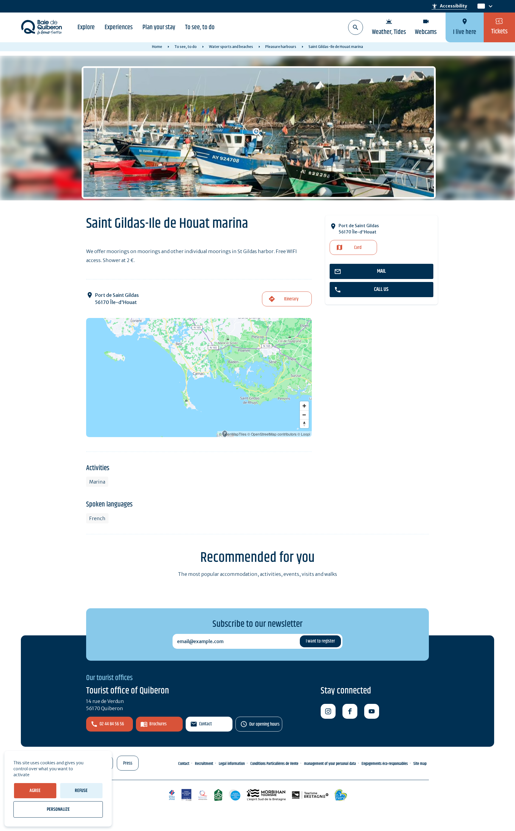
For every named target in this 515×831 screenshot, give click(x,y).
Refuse (81, 790)
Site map (419, 763)
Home (157, 46)
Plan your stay (158, 27)
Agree (35, 790)
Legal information (232, 763)
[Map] (199, 377)
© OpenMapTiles (232, 433)
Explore (86, 27)
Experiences (119, 27)
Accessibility (449, 6)
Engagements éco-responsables (385, 763)
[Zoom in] (304, 405)
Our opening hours (264, 724)
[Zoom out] (304, 414)
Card (358, 247)
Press (127, 763)
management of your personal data (330, 763)
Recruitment (204, 763)
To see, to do (200, 27)
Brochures (158, 724)
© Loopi (303, 433)
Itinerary (291, 299)
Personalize (58, 809)
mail (381, 271)
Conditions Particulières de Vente (274, 763)
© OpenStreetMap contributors (272, 433)
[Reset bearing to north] (304, 423)
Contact (205, 724)
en (481, 6)
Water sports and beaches (231, 46)
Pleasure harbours (280, 46)
